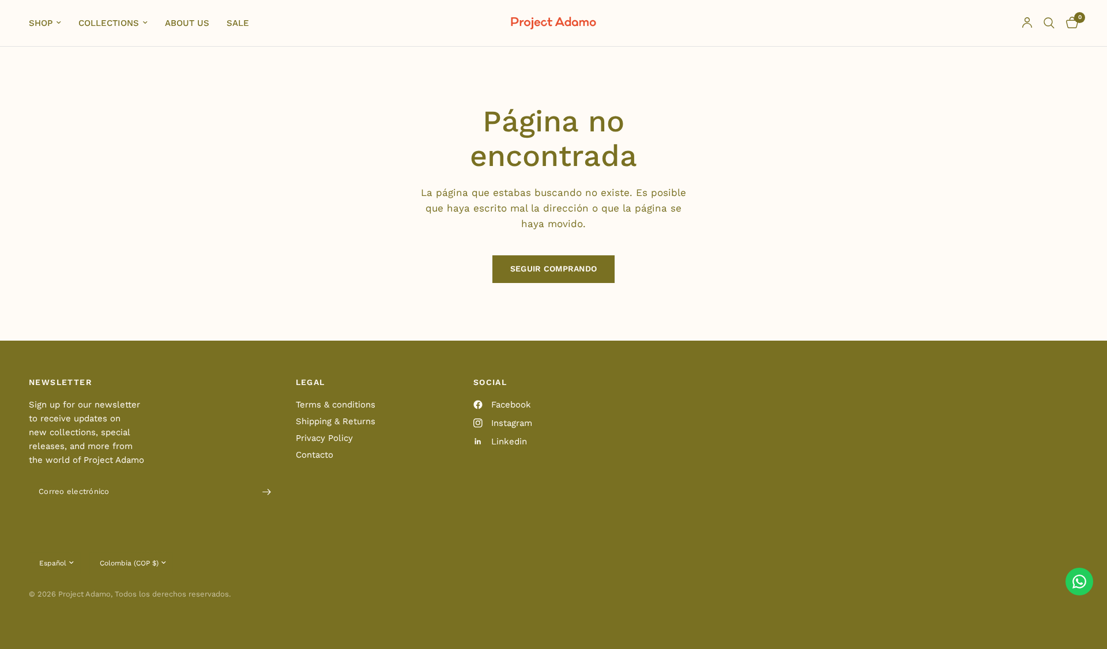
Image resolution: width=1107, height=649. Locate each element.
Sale (238, 23)
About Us (187, 23)
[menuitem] (49, 23)
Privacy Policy (324, 438)
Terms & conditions (335, 404)
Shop (40, 23)
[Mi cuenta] (1027, 23)
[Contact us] (1079, 581)
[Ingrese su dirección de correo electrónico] (266, 492)
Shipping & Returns (335, 421)
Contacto (314, 455)
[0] (1069, 23)
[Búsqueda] (1049, 23)
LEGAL (310, 382)
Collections (108, 23)
